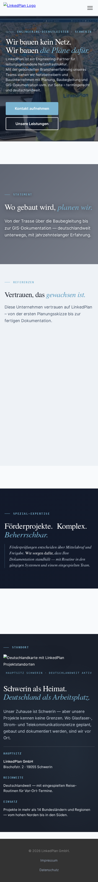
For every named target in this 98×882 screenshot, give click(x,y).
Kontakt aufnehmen (32, 108)
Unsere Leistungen (32, 123)
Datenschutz (49, 870)
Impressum (49, 860)
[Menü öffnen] (90, 8)
